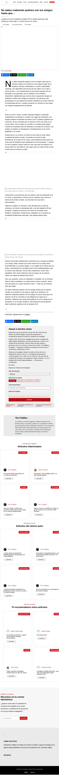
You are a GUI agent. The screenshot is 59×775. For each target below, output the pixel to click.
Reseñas (23, 487)
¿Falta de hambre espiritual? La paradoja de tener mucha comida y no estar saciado (15, 591)
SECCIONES (19, 2)
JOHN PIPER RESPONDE (33, 2)
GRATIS (52, 2)
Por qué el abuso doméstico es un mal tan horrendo (14, 474)
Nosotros (33, 772)
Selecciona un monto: (15, 378)
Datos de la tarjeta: (14, 391)
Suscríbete (23, 718)
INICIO (14, 2)
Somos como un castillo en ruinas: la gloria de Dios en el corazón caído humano (46, 509)
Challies (27, 314)
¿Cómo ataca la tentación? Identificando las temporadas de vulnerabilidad (14, 554)
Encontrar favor (42, 635)
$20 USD (21, 380)
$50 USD (29, 380)
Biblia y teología (24, 532)
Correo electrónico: (15, 385)
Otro (37, 380)
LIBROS (41, 2)
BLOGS (24, 2)
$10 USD (12, 380)
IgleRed (26, 772)
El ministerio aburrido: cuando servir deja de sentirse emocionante (16, 636)
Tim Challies (23, 452)
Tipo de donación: (14, 371)
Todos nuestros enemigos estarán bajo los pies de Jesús (16, 671)
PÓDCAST (46, 2)
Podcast (27, 650)
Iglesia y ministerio (24, 614)
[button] (56, 1)
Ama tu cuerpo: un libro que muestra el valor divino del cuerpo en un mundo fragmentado (15, 509)
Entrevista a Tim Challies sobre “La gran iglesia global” (45, 474)
